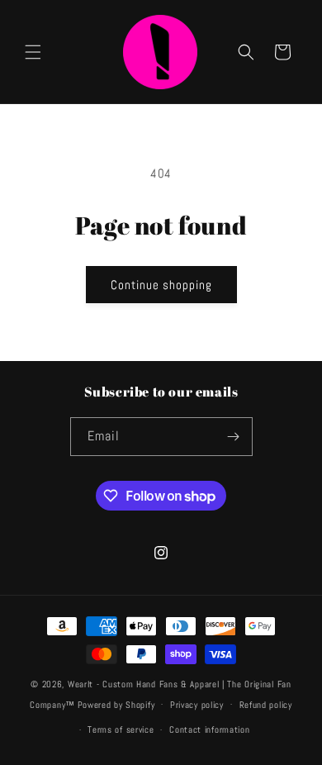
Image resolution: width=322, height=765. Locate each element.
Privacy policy (197, 704)
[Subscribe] (233, 436)
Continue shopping (161, 284)
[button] (33, 52)
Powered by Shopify (116, 704)
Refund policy (265, 704)
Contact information (209, 729)
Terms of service (121, 729)
